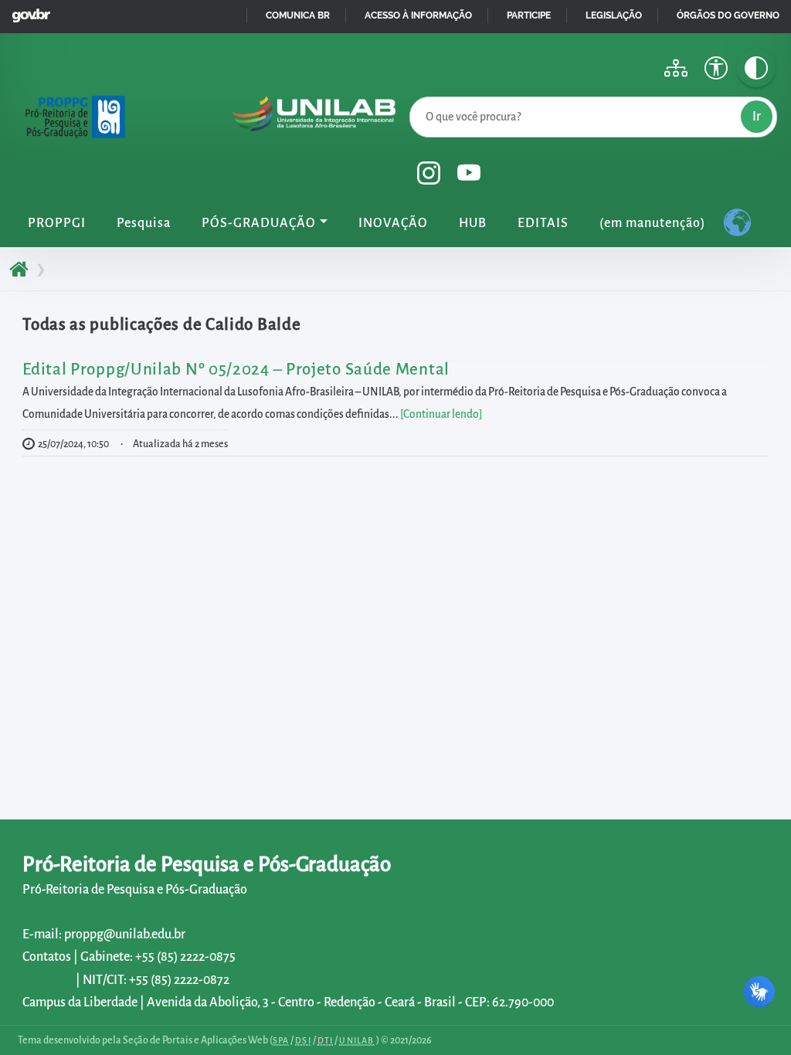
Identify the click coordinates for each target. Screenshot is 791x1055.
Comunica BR (298, 15)
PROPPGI (57, 223)
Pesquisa (144, 223)
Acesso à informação (418, 15)
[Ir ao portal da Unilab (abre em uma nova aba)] (314, 121)
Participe (529, 15)
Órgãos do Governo (728, 15)
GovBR (28, 11)
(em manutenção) (652, 223)
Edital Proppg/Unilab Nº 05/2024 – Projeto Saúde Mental (236, 369)
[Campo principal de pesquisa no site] (413, 93)
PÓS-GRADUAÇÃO (259, 223)
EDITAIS (543, 223)
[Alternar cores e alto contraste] (756, 68)
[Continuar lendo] (441, 414)
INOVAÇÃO (393, 223)
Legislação (614, 15)
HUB (473, 223)
